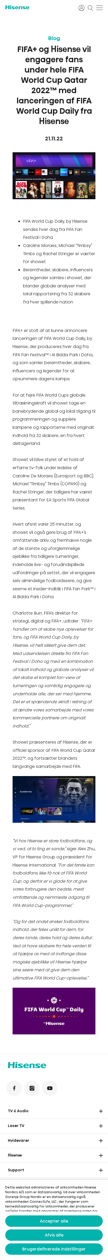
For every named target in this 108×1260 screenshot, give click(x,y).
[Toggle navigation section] (101, 1111)
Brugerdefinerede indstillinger (54, 1249)
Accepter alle (54, 1221)
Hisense (15, 1155)
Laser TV (16, 1125)
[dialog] (54, 1220)
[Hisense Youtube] (49, 1088)
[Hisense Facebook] (14, 1088)
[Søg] (90, 8)
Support (16, 1170)
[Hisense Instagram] (32, 1088)
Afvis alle (54, 1235)
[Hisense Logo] (38, 7)
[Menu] (99, 8)
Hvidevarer (18, 1140)
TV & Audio (18, 1111)
